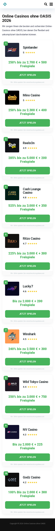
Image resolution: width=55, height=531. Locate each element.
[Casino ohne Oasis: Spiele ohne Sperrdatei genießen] (5, 4)
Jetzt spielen (27, 75)
